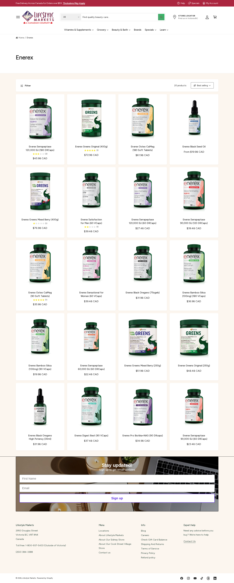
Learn (163, 29)
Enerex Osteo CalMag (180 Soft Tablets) (142, 148)
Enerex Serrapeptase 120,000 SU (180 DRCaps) (40, 148)
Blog (143, 530)
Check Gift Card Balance (154, 539)
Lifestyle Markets (29, 578)
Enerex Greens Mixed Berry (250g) (142, 365)
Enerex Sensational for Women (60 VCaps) (91, 294)
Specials (195, 3)
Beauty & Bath (120, 29)
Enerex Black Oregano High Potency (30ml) (40, 437)
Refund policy (148, 557)
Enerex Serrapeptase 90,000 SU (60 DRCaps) (194, 437)
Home (21, 37)
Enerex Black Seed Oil (194, 146)
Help (183, 3)
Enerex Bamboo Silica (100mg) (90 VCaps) (40, 367)
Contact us (104, 552)
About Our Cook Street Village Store (115, 546)
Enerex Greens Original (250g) (194, 365)
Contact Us (190, 541)
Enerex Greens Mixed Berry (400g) (39, 219)
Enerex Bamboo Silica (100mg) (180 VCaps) (194, 294)
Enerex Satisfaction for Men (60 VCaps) (91, 221)
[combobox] (123, 17)
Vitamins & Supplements (77, 29)
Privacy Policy (148, 553)
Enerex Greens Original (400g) (91, 146)
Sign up (117, 498)
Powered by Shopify (45, 578)
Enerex (30, 37)
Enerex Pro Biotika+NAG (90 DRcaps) (142, 435)
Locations (104, 530)
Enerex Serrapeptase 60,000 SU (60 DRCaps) (91, 367)
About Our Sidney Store (111, 539)
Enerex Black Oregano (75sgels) (143, 292)
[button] (18, 17)
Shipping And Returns (152, 544)
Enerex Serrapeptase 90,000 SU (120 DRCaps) (194, 221)
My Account (212, 3)
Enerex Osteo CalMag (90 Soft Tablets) (40, 294)
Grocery (101, 29)
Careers (145, 535)
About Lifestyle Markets (111, 535)
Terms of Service (150, 548)
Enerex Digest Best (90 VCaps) (91, 435)
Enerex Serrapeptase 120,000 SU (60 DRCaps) (142, 221)
